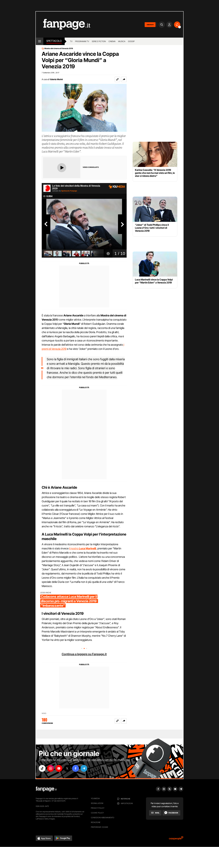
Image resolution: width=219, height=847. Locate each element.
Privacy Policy (97, 808)
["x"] (67, 768)
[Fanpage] (46, 789)
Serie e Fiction (99, 41)
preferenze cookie (99, 827)
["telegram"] (83, 768)
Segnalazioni (97, 803)
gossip (131, 41)
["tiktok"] (42, 768)
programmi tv (82, 41)
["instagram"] (50, 768)
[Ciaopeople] (176, 839)
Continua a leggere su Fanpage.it (84, 654)
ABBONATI (150, 25)
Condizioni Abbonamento (102, 817)
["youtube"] (58, 768)
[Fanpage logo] (63, 24)
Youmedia (95, 798)
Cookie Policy (97, 813)
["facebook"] (75, 768)
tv (71, 41)
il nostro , (83, 548)
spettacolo (54, 40)
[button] (124, 79)
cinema (111, 41)
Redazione (95, 822)
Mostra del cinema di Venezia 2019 (58, 48)
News (44, 713)
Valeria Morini (56, 79)
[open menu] (39, 41)
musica (121, 41)
